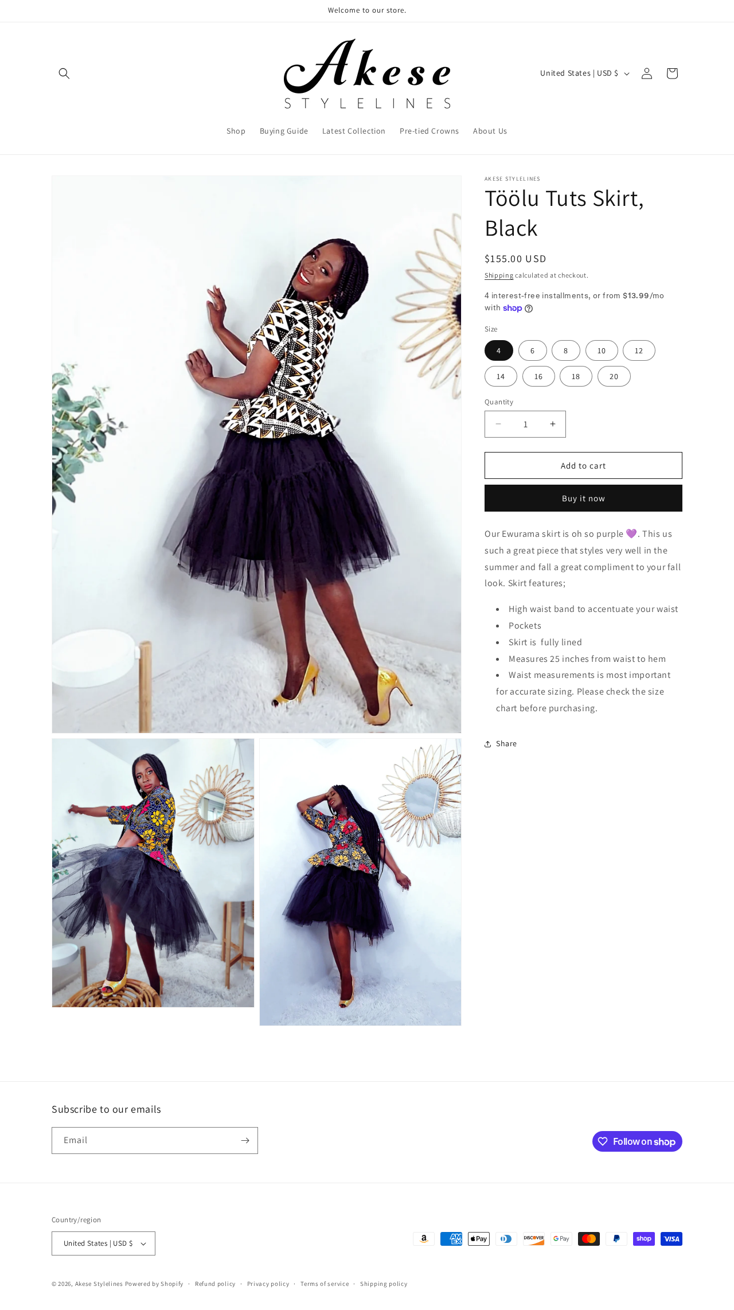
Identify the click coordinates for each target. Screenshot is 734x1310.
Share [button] (506, 743)
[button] (64, 73)
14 (501, 376)
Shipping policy (384, 1283)
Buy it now (584, 498)
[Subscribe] (244, 1140)
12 (639, 350)
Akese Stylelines (100, 1284)
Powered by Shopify (154, 1284)
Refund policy (215, 1283)
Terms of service (324, 1283)
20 (614, 376)
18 (576, 376)
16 (538, 376)
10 (602, 350)
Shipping (499, 275)
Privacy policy (268, 1283)
